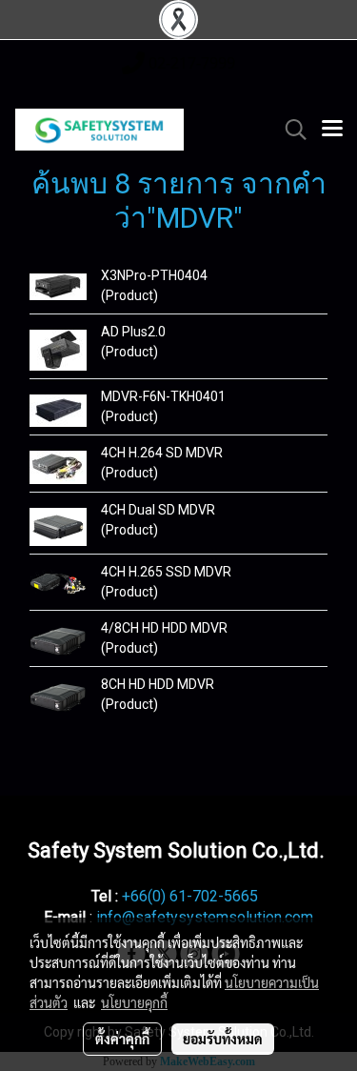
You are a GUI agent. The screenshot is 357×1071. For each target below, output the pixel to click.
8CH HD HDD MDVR (157, 684)
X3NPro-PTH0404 (154, 275)
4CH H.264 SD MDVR (162, 452)
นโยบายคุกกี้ (134, 1002)
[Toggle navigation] (332, 130)
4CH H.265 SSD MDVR (166, 571)
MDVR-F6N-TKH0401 (163, 396)
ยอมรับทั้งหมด (223, 1038)
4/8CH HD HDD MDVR (164, 628)
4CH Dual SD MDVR (158, 509)
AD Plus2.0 (133, 331)
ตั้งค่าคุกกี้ (122, 1038)
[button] (289, 129)
